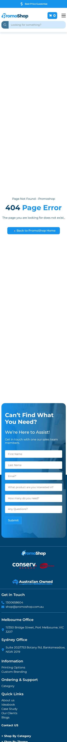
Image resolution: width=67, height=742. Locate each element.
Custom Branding (14, 671)
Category (7, 686)
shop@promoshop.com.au (25, 606)
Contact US (9, 725)
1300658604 (14, 602)
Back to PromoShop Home (36, 230)
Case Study (9, 709)
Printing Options (13, 667)
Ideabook (8, 704)
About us (7, 700)
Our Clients (9, 713)
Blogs (5, 717)
